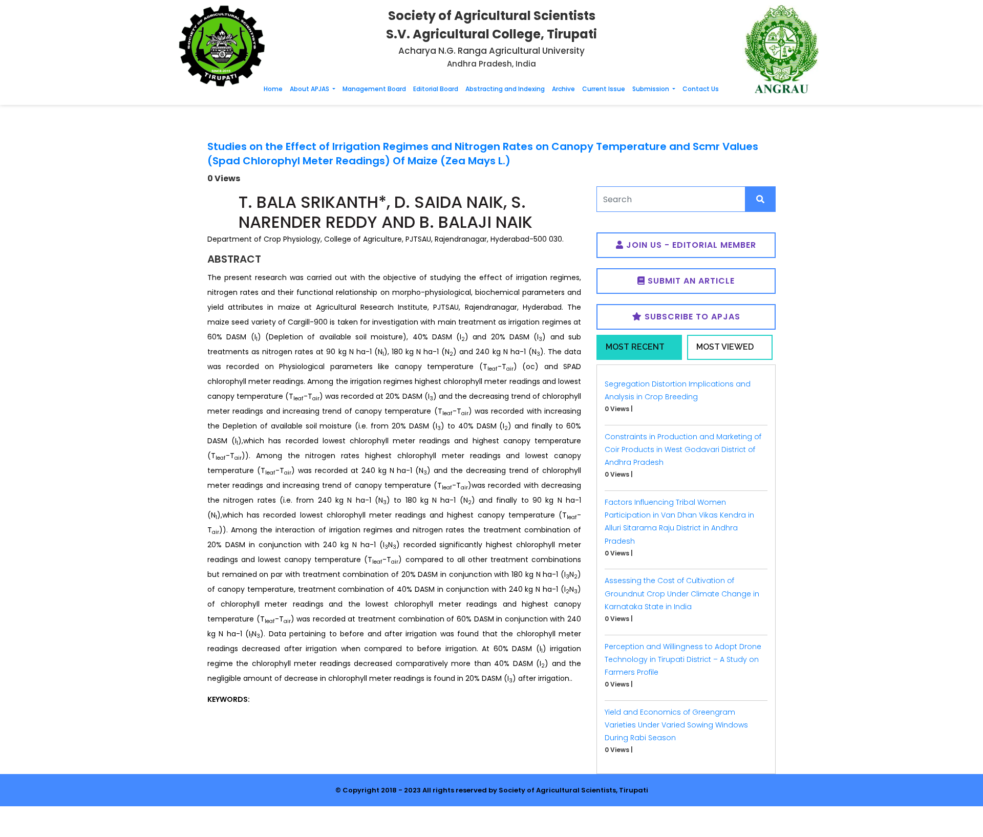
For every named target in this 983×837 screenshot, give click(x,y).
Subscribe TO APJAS (691, 317)
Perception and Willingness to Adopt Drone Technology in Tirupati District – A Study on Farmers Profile (683, 659)
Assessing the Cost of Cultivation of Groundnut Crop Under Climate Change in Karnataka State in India (682, 593)
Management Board (374, 88)
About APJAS (310, 88)
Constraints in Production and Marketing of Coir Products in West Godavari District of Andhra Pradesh (683, 449)
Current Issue (603, 88)
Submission (651, 88)
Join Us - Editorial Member (690, 245)
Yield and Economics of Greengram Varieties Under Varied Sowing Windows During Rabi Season (676, 725)
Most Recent (635, 347)
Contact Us (700, 88)
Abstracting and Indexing (505, 88)
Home (273, 88)
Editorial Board (435, 88)
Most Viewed (725, 347)
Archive (563, 88)
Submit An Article (690, 281)
